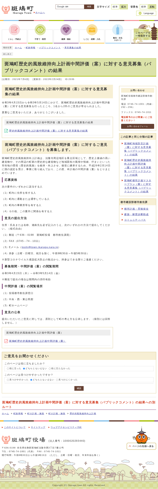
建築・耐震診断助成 (136, 214)
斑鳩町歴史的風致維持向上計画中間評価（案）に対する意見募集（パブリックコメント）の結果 (137, 167)
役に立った (15, 368)
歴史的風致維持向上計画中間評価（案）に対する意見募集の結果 (48, 130)
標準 (115, 6)
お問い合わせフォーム (137, 126)
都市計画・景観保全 (136, 209)
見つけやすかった (19, 380)
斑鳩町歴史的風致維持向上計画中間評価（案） (37, 341)
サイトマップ (38, 427)
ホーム (18, 48)
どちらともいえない (36, 368)
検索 (89, 6)
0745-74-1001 (17, 451)
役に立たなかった (61, 368)
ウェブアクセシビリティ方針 (66, 427)
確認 (79, 388)
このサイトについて (15, 427)
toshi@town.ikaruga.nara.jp (40, 247)
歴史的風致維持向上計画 (83, 413)
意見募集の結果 (72, 48)
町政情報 (30, 48)
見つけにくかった (68, 380)
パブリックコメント (50, 48)
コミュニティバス (135, 220)
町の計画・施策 (35, 413)
